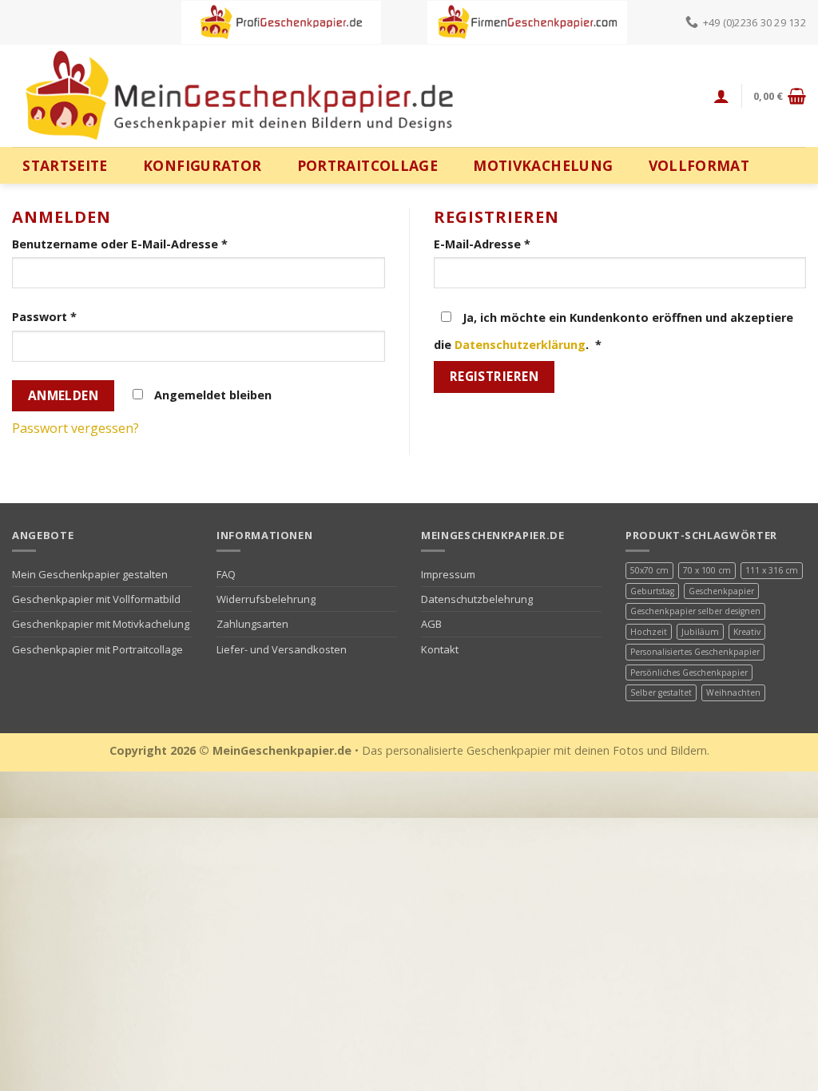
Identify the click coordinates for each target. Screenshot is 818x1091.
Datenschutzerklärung (520, 344)
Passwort (44, 316)
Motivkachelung (543, 165)
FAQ (226, 574)
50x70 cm (649, 570)
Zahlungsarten (252, 624)
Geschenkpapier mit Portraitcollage (97, 649)
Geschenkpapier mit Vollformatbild (96, 599)
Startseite (65, 165)
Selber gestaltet (661, 692)
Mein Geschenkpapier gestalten (90, 574)
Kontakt (440, 649)
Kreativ (746, 631)
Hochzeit (648, 631)
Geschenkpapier (721, 591)
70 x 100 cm (707, 570)
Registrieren (494, 376)
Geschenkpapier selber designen (695, 611)
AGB (431, 624)
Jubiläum (700, 631)
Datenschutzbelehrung (477, 599)
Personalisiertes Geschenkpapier (695, 651)
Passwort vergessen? (75, 428)
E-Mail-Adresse (482, 244)
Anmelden (63, 395)
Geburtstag (652, 591)
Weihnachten (733, 692)
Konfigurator (202, 165)
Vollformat (699, 165)
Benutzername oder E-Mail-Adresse (120, 244)
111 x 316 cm (771, 570)
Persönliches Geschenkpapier (689, 672)
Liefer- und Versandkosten (281, 649)
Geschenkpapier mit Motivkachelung (100, 624)
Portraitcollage (367, 165)
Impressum (448, 574)
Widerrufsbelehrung (266, 599)
